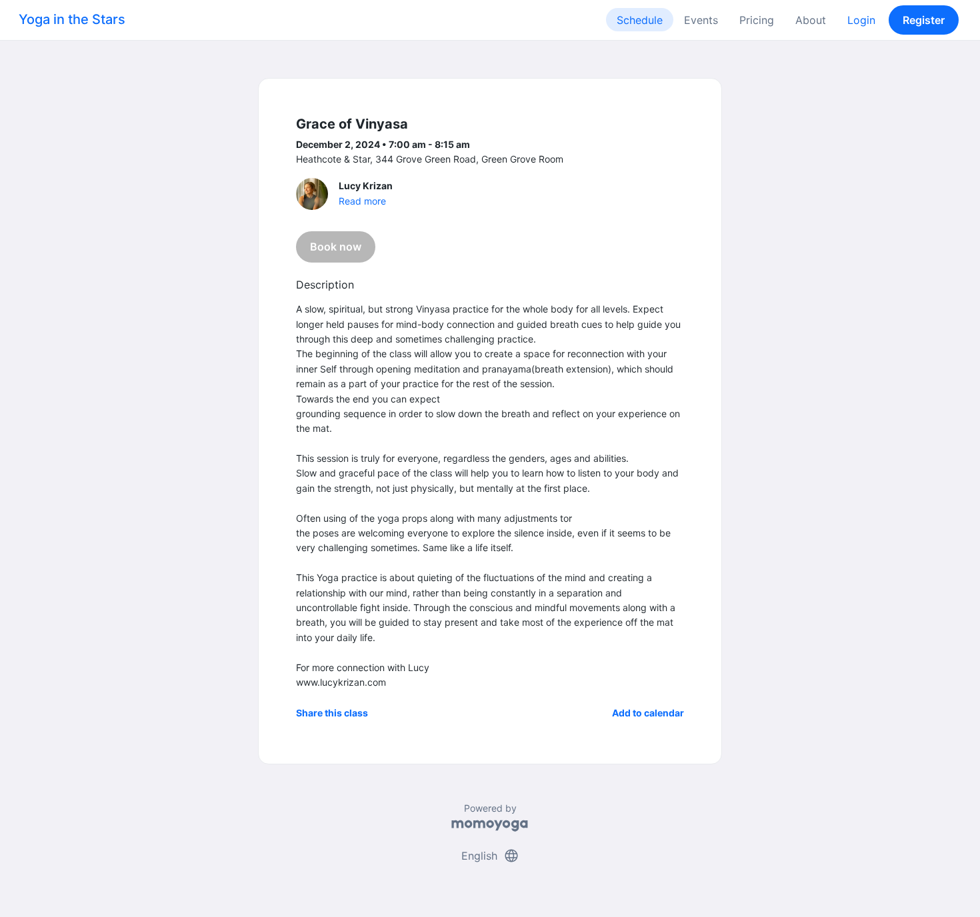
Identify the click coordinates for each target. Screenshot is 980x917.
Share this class (332, 712)
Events (701, 20)
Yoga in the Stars (72, 19)
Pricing (756, 20)
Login (861, 20)
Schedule (640, 20)
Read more (362, 201)
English (490, 856)
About (810, 20)
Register (924, 20)
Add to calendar (648, 712)
